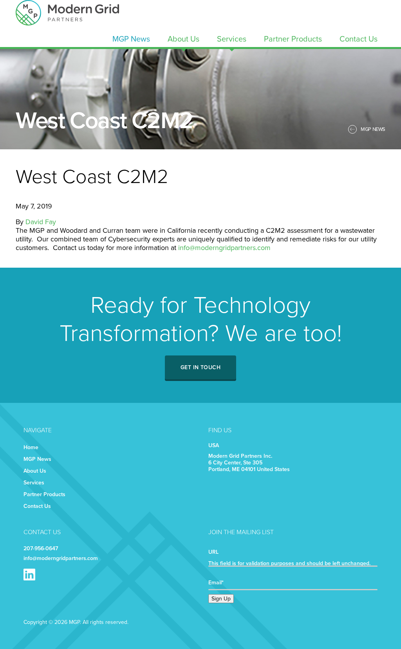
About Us (183, 39)
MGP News (131, 39)
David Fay (40, 222)
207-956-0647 (40, 548)
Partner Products (293, 39)
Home (30, 447)
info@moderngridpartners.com (224, 247)
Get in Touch (200, 367)
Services (231, 39)
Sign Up (221, 598)
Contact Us (359, 39)
